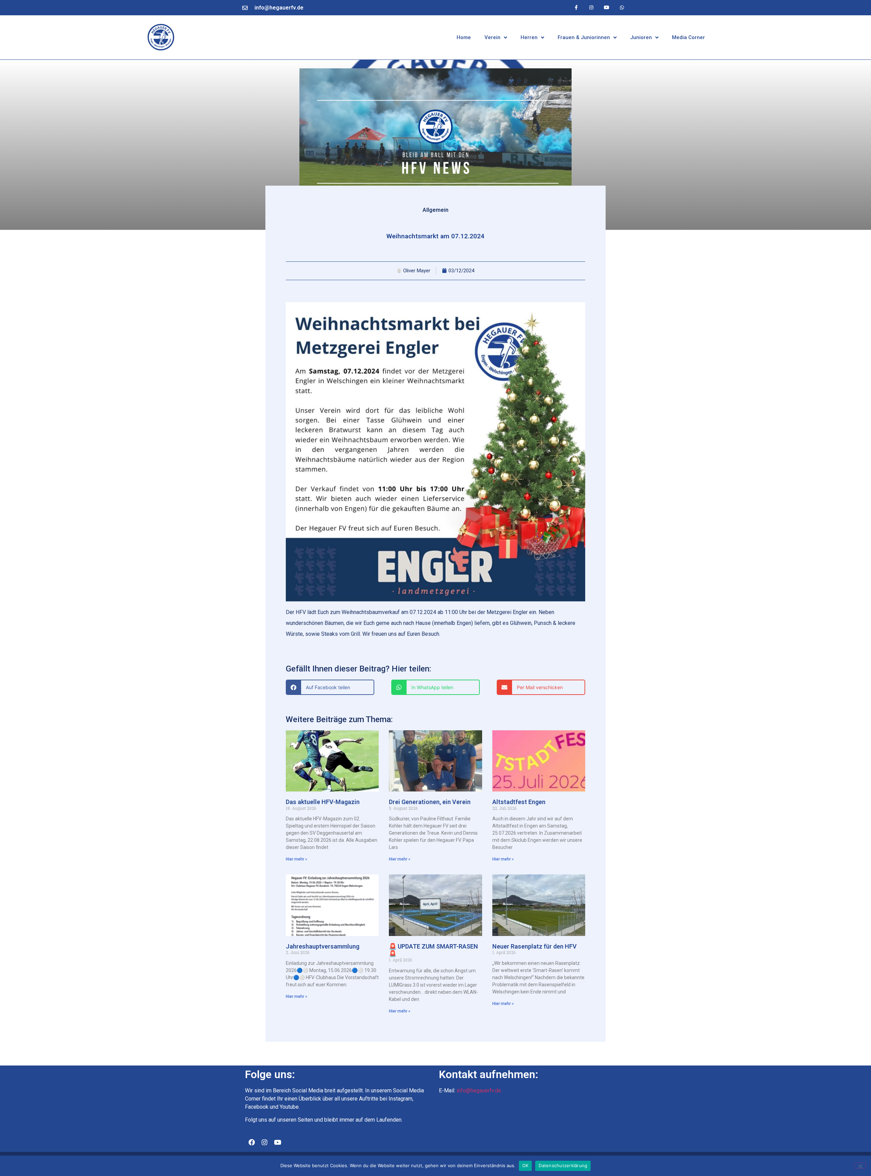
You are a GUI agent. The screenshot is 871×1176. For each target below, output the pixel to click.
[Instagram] (591, 7)
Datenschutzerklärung (563, 1165)
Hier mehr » (296, 859)
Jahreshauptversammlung (322, 946)
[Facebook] (251, 1142)
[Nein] (860, 1165)
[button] (330, 687)
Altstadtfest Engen (518, 801)
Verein (492, 37)
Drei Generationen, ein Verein (430, 801)
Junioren (641, 37)
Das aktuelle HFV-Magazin (323, 801)
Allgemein (435, 210)
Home (464, 37)
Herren (529, 37)
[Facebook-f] (576, 7)
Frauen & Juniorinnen (584, 37)
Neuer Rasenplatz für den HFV (534, 946)
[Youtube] (606, 7)
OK (525, 1165)
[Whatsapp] (621, 7)
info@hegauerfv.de (278, 7)
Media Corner (688, 37)
